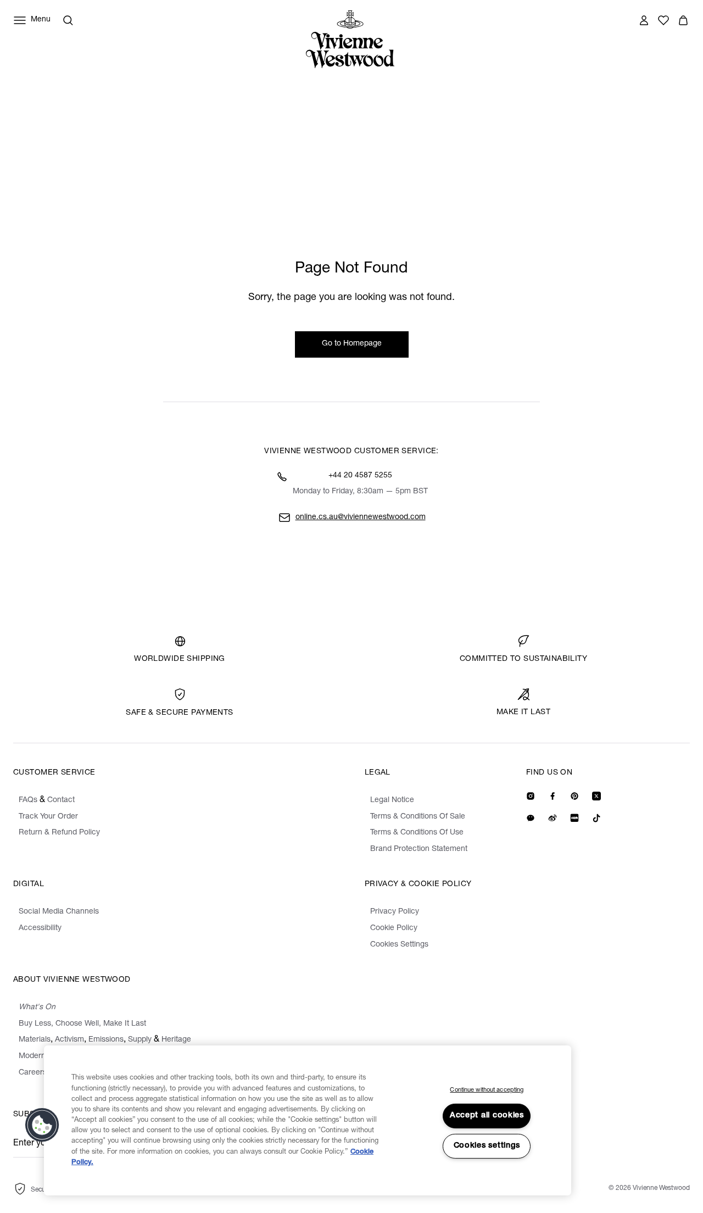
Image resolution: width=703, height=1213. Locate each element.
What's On (37, 1007)
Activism (69, 1040)
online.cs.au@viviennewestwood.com (360, 517)
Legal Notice (392, 800)
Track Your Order (48, 817)
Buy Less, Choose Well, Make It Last (82, 1024)
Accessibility (40, 928)
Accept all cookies (487, 1116)
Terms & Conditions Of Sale (417, 817)
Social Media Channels (59, 912)
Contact (61, 800)
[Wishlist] (663, 20)
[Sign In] (644, 20)
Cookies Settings (399, 945)
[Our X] (596, 796)
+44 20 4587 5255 (360, 476)
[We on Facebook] (552, 796)
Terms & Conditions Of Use (417, 833)
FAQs (28, 800)
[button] (683, 20)
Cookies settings (487, 1146)
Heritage (176, 1040)
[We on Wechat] (531, 818)
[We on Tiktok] (596, 818)
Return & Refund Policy (59, 833)
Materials (35, 1040)
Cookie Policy (393, 928)
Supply (140, 1040)
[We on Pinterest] (574, 796)
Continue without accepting (486, 1090)
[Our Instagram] (531, 796)
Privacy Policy (394, 912)
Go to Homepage (352, 344)
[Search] (68, 20)
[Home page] (353, 39)
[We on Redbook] (574, 818)
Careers (33, 1073)
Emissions (106, 1040)
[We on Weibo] (552, 818)
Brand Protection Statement (418, 849)
